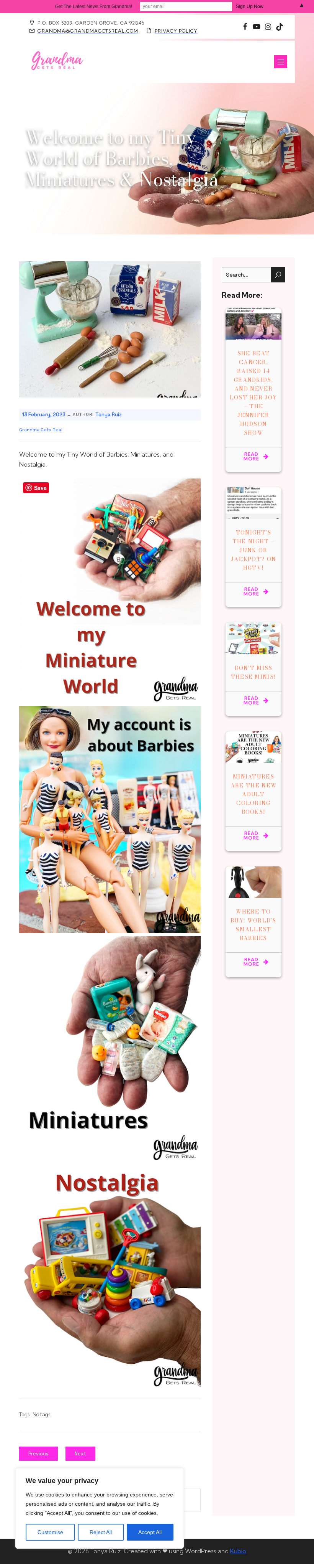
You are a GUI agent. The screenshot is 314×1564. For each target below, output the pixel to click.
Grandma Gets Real (40, 430)
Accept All (150, 1532)
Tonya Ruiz (108, 414)
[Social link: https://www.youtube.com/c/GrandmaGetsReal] (256, 27)
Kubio (238, 1551)
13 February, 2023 (43, 414)
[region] (99, 1508)
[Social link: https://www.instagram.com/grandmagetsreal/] (245, 27)
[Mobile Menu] (280, 61)
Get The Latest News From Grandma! (93, 6)
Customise (50, 1532)
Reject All (101, 1532)
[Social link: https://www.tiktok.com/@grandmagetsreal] (279, 27)
